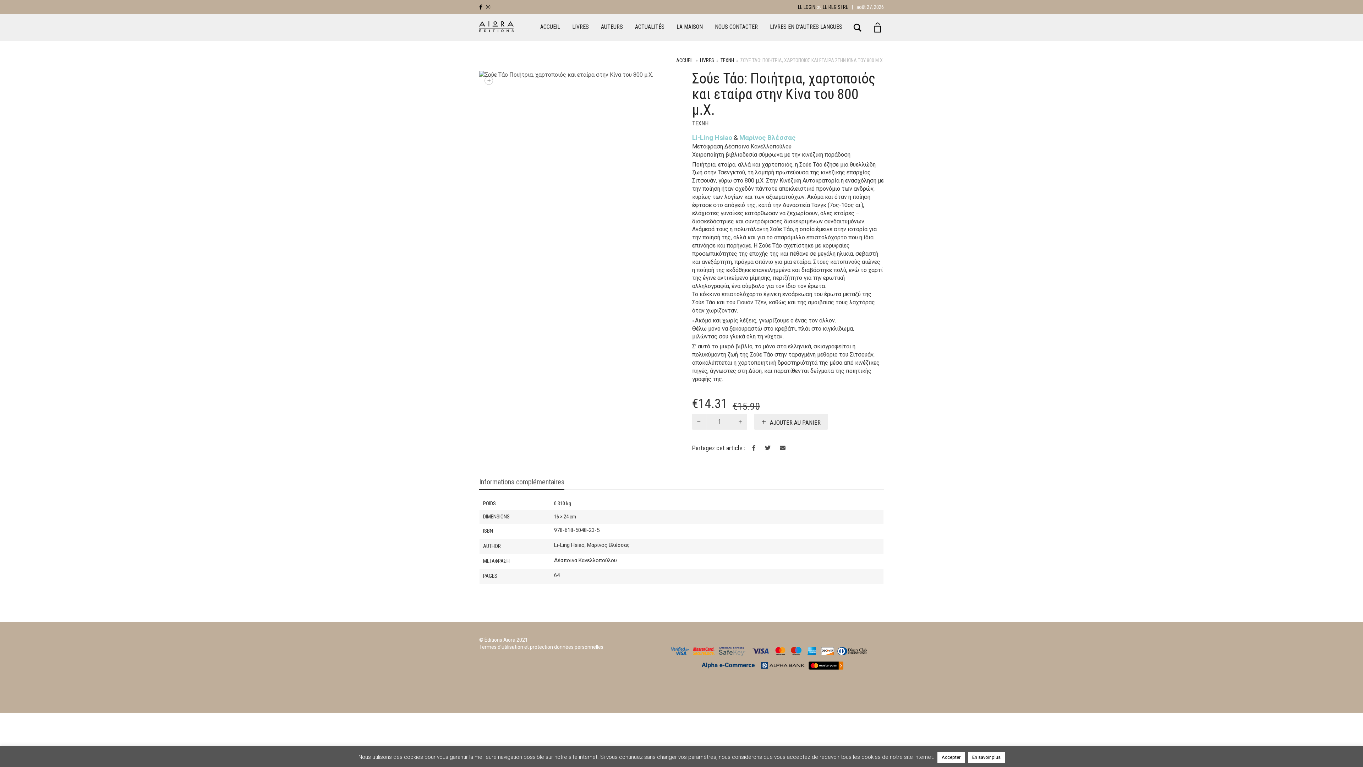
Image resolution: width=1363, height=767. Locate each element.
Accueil (550, 26)
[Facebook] (480, 7)
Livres (580, 26)
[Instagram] (488, 7)
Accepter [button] (951, 757)
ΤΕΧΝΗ (727, 60)
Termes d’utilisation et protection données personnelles (541, 647)
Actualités (649, 26)
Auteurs (612, 26)
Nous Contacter (736, 26)
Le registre (835, 7)
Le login (806, 7)
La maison (690, 26)
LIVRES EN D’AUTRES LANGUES (806, 26)
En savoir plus (986, 757)
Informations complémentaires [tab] (521, 482)
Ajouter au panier (795, 422)
